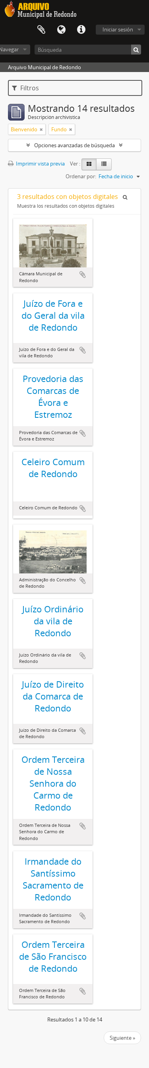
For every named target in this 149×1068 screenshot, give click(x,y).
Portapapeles (41, 30)
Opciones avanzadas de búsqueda (74, 145)
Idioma (61, 30)
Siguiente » (122, 1037)
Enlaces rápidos (81, 30)
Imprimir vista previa (40, 163)
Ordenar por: (81, 176)
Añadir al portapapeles (83, 275)
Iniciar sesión (118, 29)
